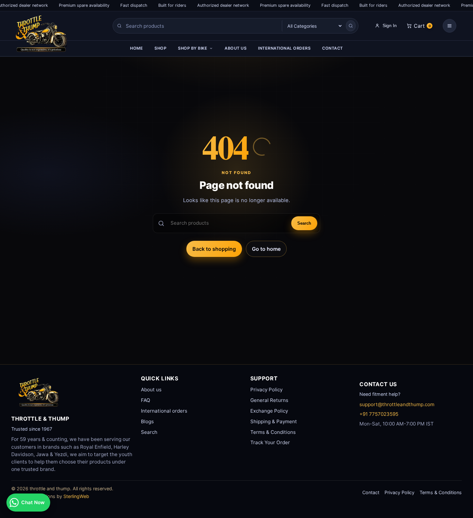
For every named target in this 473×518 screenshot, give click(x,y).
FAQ (145, 400)
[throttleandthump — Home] (53, 35)
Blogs (147, 421)
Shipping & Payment (273, 421)
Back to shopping (214, 249)
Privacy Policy (266, 389)
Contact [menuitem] (332, 48)
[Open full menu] (449, 26)
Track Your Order (270, 442)
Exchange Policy (269, 411)
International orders (164, 411)
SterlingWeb (76, 496)
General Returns (269, 400)
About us (151, 389)
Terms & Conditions (273, 432)
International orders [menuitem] (284, 48)
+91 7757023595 (378, 414)
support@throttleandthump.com (396, 404)
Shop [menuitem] (160, 48)
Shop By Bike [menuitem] (192, 48)
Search (304, 223)
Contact (370, 492)
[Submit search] (351, 25)
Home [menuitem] (136, 48)
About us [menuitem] (235, 48)
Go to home (266, 249)
